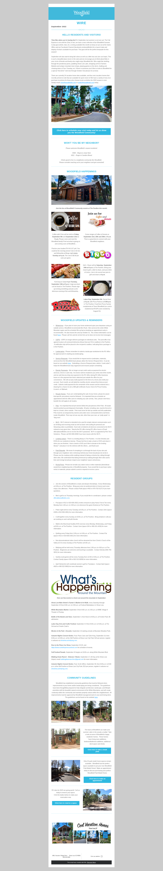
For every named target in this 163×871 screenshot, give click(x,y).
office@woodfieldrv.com (62, 498)
